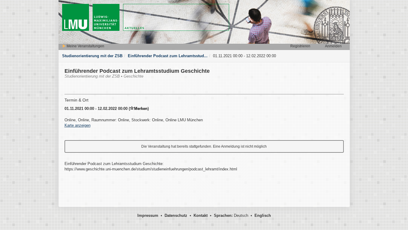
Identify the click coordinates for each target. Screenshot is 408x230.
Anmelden (333, 46)
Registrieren (300, 46)
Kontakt (201, 215)
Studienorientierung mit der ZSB (92, 56)
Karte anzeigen (78, 125)
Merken (141, 108)
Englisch (262, 215)
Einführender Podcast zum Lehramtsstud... (168, 56)
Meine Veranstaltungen (85, 46)
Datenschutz (176, 215)
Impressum (147, 215)
